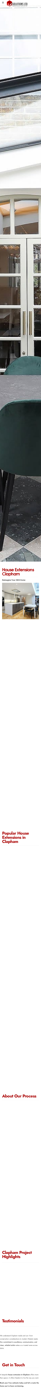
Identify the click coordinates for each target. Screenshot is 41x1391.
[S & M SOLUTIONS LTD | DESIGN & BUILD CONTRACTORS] (17, 3)
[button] (3, 2)
